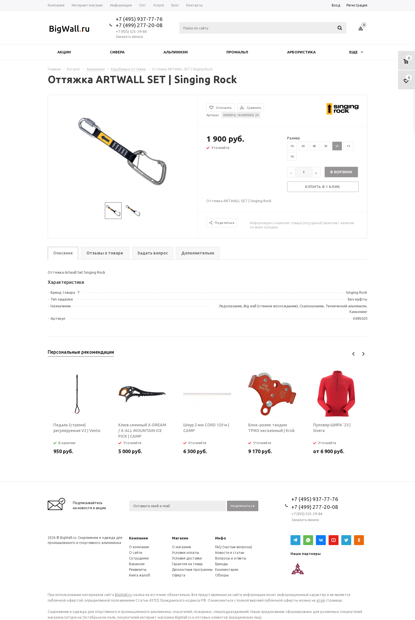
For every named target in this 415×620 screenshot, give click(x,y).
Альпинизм (175, 52)
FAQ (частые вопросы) (233, 547)
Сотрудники (139, 558)
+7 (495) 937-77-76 (139, 19)
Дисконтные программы (192, 569)
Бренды (221, 564)
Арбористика (301, 52)
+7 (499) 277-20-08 (139, 25)
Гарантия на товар (187, 564)
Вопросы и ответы (230, 558)
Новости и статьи (229, 552)
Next (363, 354)
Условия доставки (187, 558)
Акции (64, 52)
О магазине (181, 547)
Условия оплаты (185, 552)
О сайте (135, 552)
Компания (138, 538)
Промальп (237, 52)
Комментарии (226, 569)
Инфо (220, 538)
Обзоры (222, 575)
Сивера (117, 52)
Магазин (180, 538)
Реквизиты (138, 569)
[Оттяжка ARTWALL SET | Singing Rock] (123, 151)
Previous (354, 354)
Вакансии (137, 564)
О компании (139, 547)
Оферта (178, 575)
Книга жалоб (139, 575)
